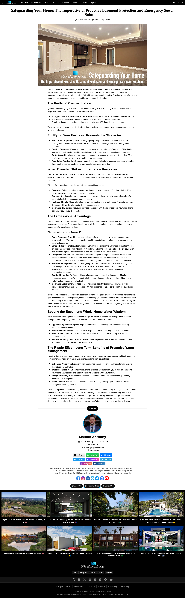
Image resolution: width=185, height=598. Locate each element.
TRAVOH (92, 586)
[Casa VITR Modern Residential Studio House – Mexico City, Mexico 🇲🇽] (115, 517)
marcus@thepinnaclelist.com (94, 447)
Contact (100, 572)
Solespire (94, 444)
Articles (84, 2)
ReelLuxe (101, 586)
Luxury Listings (93, 486)
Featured (65, 2)
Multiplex (86, 591)
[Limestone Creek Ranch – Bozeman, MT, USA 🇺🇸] (23, 550)
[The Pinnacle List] (92, 565)
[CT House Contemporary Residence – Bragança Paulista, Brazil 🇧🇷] (115, 550)
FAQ (81, 591)
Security (98, 591)
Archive (92, 572)
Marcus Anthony (84, 20)
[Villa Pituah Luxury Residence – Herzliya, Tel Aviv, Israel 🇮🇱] (161, 550)
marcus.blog (94, 450)
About (75, 572)
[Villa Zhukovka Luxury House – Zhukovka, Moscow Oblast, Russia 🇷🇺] (69, 517)
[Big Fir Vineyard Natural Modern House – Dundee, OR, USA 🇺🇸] (23, 517)
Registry (93, 2)
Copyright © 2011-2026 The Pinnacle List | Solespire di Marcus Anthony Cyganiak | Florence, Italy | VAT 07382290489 (92, 594)
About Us (77, 486)
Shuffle (107, 20)
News (47, 2)
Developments (36, 2)
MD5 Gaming (112, 586)
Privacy (92, 591)
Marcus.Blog (124, 586)
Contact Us (109, 486)
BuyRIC (68, 586)
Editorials (75, 2)
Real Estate (24, 2)
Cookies (77, 591)
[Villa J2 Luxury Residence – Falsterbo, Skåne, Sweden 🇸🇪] (69, 550)
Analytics (83, 572)
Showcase (55, 2)
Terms (109, 591)
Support (103, 591)
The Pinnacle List (101, 441)
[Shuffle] (174, 2)
